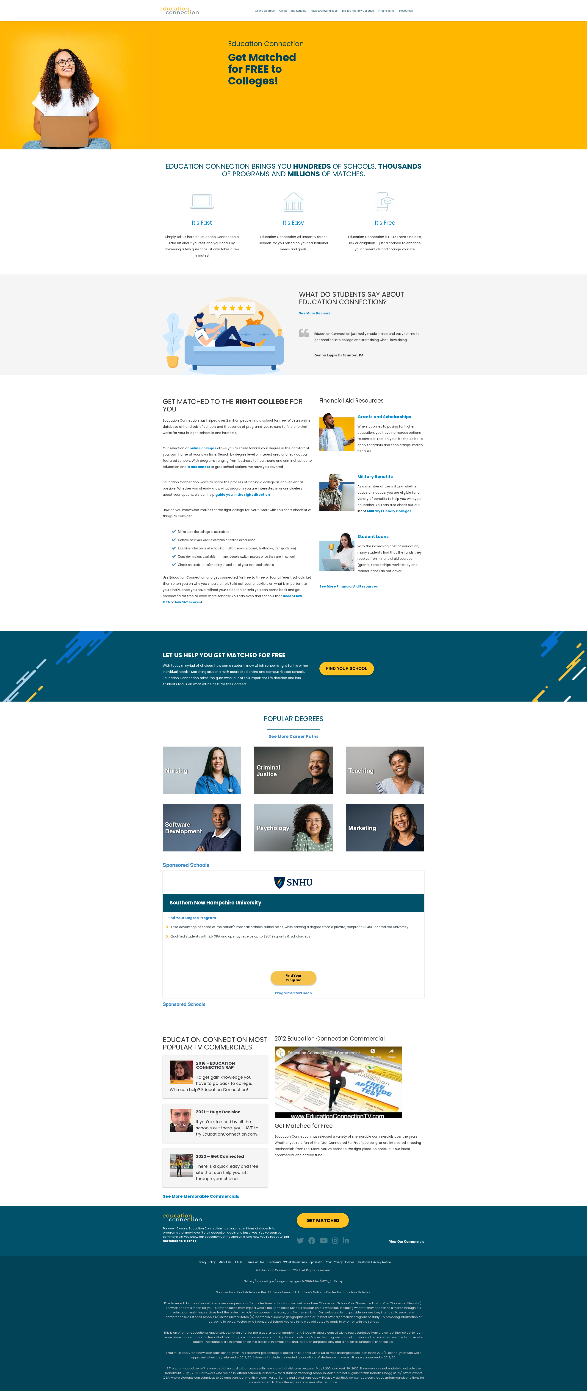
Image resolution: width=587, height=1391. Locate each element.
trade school (198, 467)
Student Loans (373, 536)
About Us (225, 1262)
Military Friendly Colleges (358, 10)
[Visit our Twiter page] (300, 1240)
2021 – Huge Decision (218, 1112)
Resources (406, 10)
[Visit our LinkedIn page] (346, 1240)
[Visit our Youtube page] (324, 1240)
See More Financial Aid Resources (348, 586)
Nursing (176, 770)
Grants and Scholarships (384, 417)
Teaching (361, 770)
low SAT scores (188, 602)
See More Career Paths (293, 736)
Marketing (362, 827)
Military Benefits (375, 476)
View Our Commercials (406, 1241)
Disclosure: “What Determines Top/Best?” (294, 1262)
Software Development (183, 827)
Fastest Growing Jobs (324, 10)
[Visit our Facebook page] (311, 1240)
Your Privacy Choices (340, 1262)
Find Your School (346, 668)
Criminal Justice (268, 770)
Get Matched (322, 1220)
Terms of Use (255, 1262)
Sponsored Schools (186, 864)
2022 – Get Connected (220, 1156)
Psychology (273, 827)
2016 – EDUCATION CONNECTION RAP (215, 1065)
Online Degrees (265, 10)
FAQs (239, 1262)
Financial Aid (386, 10)
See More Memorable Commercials (201, 1196)
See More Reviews (314, 313)
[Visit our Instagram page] (335, 1240)
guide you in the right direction (242, 494)
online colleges (203, 448)
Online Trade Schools (292, 10)
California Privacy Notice (374, 1262)
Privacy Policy (206, 1262)
